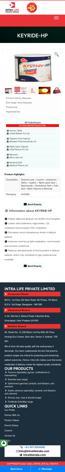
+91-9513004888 (34, 447)
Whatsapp (46, 468)
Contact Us (10, 435)
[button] (56, 53)
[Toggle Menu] (56, 17)
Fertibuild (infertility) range (20, 401)
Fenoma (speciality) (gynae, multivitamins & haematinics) (27, 374)
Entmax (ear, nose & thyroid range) (24, 397)
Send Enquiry (34, 204)
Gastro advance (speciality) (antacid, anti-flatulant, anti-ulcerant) (30, 392)
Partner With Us (12, 415)
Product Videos (12, 420)
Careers (8, 430)
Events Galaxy (11, 425)
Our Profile (10, 409)
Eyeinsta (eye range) (17, 379)
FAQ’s (7, 440)
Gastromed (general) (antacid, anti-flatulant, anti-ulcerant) (30, 385)
